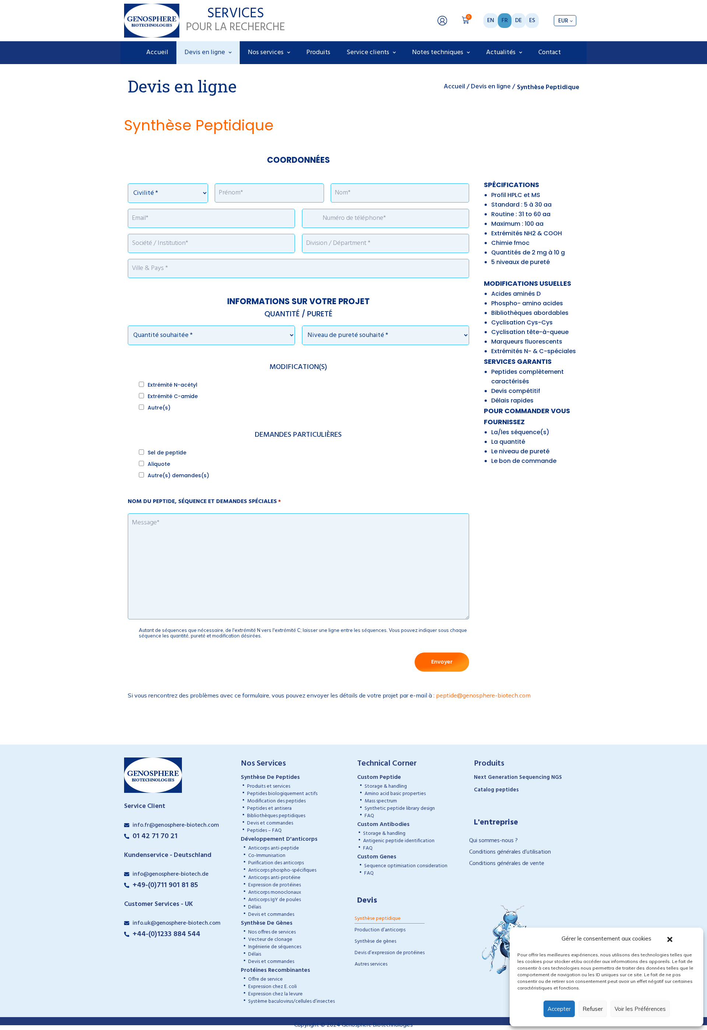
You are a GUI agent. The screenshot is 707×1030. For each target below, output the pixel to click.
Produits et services (268, 786)
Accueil (157, 52)
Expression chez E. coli (272, 986)
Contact (549, 52)
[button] (669, 938)
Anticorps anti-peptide (273, 848)
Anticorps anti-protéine (274, 877)
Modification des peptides (276, 801)
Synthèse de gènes (375, 941)
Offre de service (265, 979)
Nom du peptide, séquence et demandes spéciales (204, 501)
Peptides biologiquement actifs (282, 794)
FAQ (369, 816)
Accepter (559, 1008)
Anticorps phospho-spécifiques (282, 870)
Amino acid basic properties (395, 794)
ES (532, 20)
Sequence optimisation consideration (405, 866)
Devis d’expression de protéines (390, 953)
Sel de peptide (167, 452)
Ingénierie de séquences (274, 947)
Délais (254, 907)
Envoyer (442, 662)
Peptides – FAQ (264, 830)
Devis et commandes (270, 823)
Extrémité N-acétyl (172, 385)
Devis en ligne (204, 52)
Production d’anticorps (380, 930)
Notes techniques (437, 52)
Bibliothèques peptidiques (276, 816)
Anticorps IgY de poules (274, 900)
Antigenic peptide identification (399, 841)
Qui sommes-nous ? (493, 841)
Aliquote (159, 464)
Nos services (266, 52)
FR (505, 20)
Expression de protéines (274, 885)
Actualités (501, 52)
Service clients (368, 52)
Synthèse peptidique (378, 918)
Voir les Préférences (640, 1008)
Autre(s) (159, 407)
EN (490, 20)
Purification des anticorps (276, 863)
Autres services (371, 964)
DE (518, 20)
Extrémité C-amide (173, 396)
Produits (318, 52)
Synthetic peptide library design (400, 808)
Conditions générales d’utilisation (510, 852)
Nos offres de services (272, 932)
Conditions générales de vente (506, 863)
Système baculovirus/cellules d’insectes (291, 1001)
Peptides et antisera (269, 808)
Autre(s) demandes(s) (178, 475)
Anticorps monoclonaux (274, 892)
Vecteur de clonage (270, 939)
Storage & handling (386, 786)
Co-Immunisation (266, 855)
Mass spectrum (381, 801)
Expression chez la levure (275, 994)
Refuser (593, 1008)
